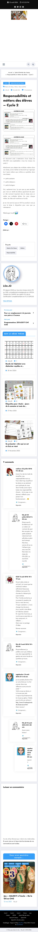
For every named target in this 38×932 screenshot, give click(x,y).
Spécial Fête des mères (24, 915)
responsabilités (22, 87)
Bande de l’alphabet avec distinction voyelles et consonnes (15, 365)
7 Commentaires (28, 90)
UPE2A (14, 915)
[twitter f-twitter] (18, 7)
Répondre (18, 505)
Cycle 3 (18, 913)
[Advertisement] (19, 41)
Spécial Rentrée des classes (17, 83)
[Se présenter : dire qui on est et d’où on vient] (19, 430)
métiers (16, 87)
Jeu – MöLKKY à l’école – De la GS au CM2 (18, 897)
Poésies (8, 915)
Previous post (8, 310)
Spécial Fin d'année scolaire (12, 866)
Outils (6, 83)
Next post (7, 319)
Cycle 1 (5, 913)
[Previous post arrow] (33, 313)
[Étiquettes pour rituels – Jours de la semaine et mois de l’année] (19, 390)
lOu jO (7, 90)
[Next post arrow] (33, 323)
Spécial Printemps (14, 917)
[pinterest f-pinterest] (23, 7)
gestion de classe (9, 87)
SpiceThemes (20, 924)
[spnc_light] (33, 64)
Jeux (6, 863)
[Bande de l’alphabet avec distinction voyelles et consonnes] (19, 350)
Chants (25, 913)
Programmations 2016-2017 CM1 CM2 (16, 323)
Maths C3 (18, 863)
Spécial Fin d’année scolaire (17, 920)
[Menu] (3, 64)
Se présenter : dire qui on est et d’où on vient (17, 445)
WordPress (21, 923)
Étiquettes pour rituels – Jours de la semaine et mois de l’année (17, 405)
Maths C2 (11, 863)
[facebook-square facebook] (15, 7)
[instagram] (20, 7)
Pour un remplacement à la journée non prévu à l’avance (17, 314)
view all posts (7, 301)
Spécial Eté (25, 863)
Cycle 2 (12, 913)
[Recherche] (28, 64)
